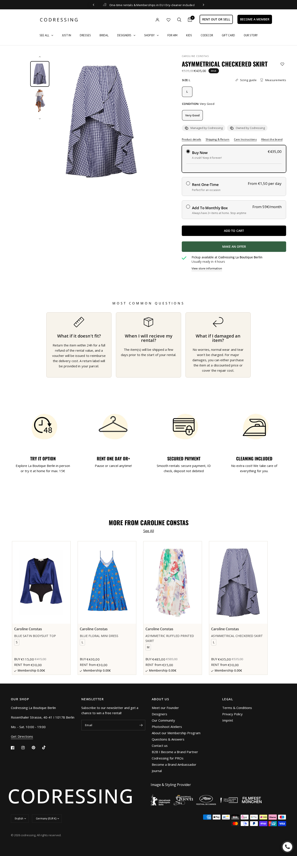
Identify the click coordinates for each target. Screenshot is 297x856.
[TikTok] (47, 747)
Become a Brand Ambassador (174, 764)
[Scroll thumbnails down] (39, 118)
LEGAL (227, 699)
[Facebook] (15, 747)
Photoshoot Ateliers (167, 726)
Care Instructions (245, 139)
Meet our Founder (165, 708)
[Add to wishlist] (282, 64)
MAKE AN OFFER (250, 248)
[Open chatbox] (287, 847)
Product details (191, 139)
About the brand (272, 139)
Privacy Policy (232, 714)
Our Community (163, 720)
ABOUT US (160, 699)
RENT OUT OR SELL (216, 19)
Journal (157, 771)
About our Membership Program (176, 733)
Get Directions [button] (22, 736)
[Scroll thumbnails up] (39, 56)
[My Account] (148, 20)
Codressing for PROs (168, 758)
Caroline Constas (195, 56)
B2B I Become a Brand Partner (175, 752)
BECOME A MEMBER (254, 19)
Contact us (160, 745)
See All (148, 530)
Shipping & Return (218, 139)
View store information (207, 268)
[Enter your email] (141, 725)
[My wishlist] (168, 20)
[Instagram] (26, 747)
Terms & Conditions (237, 708)
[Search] (179, 20)
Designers (159, 714)
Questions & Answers (168, 739)
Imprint (227, 720)
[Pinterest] (36, 747)
